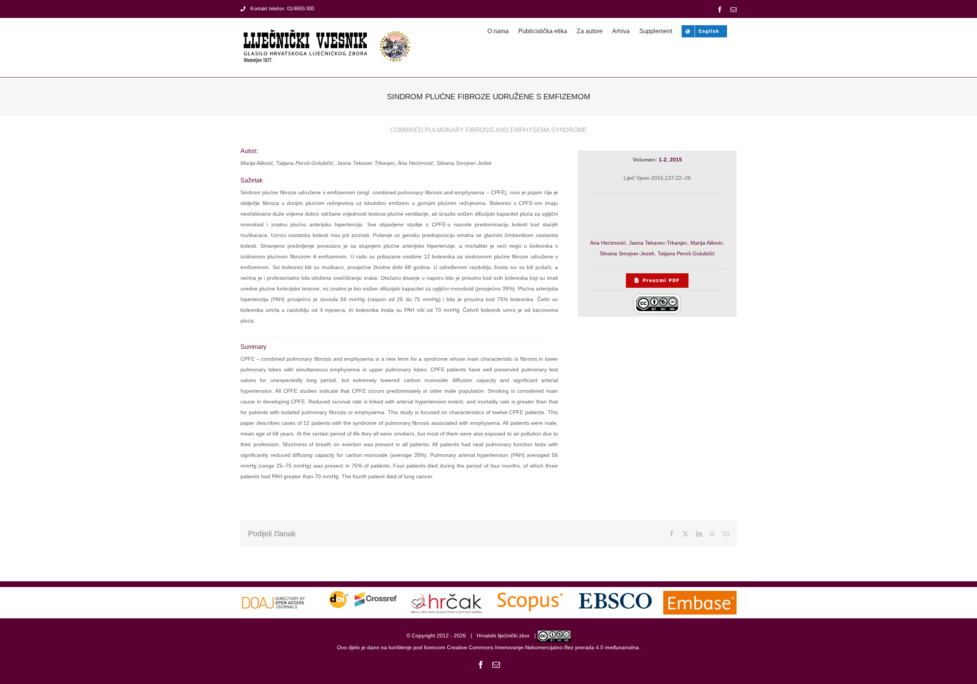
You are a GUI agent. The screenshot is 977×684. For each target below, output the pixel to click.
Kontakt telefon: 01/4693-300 (282, 8)
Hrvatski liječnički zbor (503, 636)
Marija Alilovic (706, 243)
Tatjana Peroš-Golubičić (686, 253)
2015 (676, 159)
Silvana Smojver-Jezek (627, 253)
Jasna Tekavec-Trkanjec (658, 243)
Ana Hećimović (608, 243)
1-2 (663, 159)
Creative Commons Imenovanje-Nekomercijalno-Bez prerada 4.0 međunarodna (543, 647)
